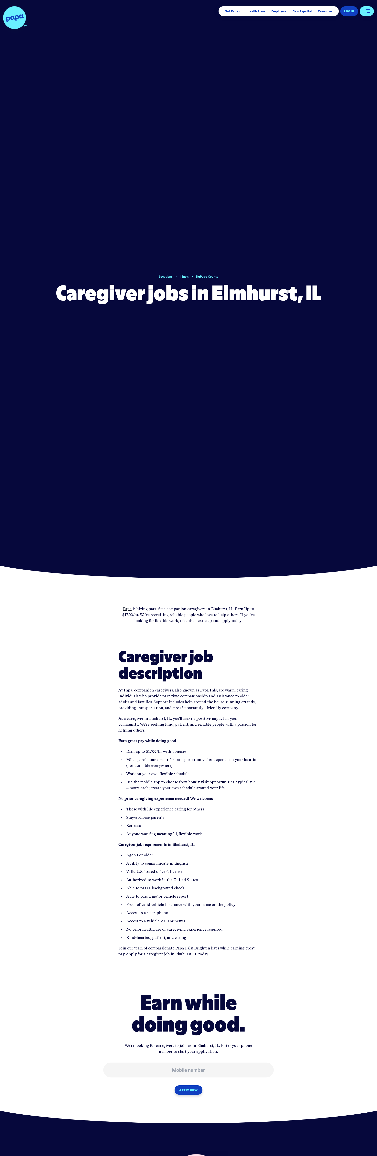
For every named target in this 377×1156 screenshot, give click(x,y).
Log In (349, 11)
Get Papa (231, 11)
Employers (278, 11)
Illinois (184, 276)
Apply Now (188, 1090)
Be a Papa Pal (302, 11)
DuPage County (207, 276)
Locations (165, 276)
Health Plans (256, 11)
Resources (325, 11)
